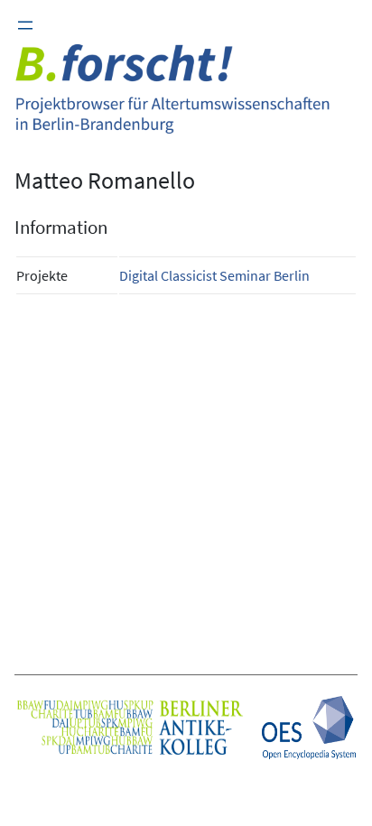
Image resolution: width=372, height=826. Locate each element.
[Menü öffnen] (25, 25)
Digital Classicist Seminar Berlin (214, 275)
